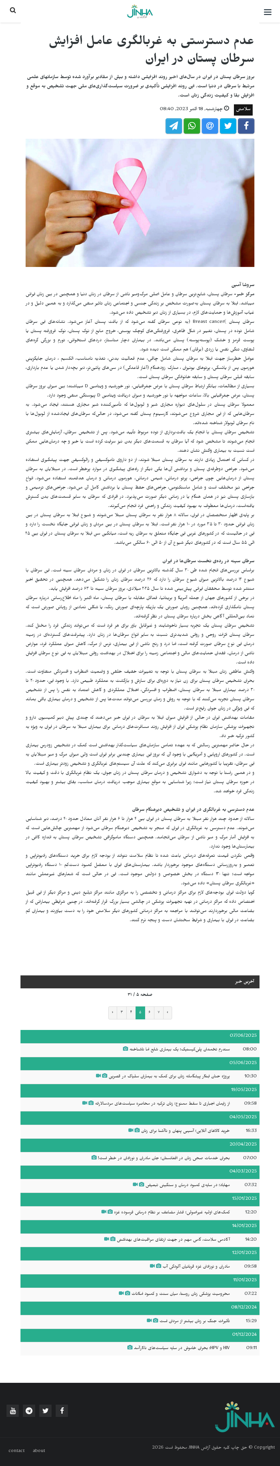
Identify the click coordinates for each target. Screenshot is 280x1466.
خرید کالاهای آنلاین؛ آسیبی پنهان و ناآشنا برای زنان (185, 1131)
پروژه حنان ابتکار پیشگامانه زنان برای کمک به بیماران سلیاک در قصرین (168, 1077)
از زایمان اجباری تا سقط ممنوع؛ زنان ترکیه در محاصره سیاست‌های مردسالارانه (162, 1104)
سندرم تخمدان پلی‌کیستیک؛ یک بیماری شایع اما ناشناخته (179, 1050)
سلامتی (243, 110)
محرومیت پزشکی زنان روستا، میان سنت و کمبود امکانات (180, 1294)
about (39, 1451)
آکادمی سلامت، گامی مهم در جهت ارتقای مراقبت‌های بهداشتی (172, 1240)
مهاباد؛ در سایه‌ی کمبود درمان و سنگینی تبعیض (187, 1185)
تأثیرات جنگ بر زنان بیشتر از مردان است (194, 1322)
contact (17, 1451)
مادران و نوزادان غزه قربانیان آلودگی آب (195, 1267)
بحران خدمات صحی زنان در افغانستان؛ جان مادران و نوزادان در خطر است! (164, 1159)
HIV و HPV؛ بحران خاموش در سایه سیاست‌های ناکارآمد (181, 1348)
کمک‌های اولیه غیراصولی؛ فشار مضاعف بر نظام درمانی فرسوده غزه (171, 1213)
